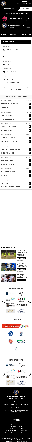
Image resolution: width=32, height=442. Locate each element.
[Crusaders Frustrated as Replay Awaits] (8, 267)
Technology (13, 428)
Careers (20, 426)
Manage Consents (21, 433)
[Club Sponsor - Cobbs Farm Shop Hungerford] (21, 305)
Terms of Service (11, 430)
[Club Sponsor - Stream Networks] (10, 299)
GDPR (21, 428)
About (21, 424)
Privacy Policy (22, 430)
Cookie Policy (9, 433)
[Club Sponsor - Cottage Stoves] (10, 305)
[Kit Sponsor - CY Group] (21, 293)
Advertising (12, 426)
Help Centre (13, 424)
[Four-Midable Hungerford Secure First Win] (8, 278)
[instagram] (17, 402)
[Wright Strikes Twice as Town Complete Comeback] (8, 254)
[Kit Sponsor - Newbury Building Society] (10, 293)
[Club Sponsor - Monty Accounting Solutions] (10, 311)
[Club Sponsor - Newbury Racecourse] (21, 311)
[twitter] (14, 402)
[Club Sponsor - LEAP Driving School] (21, 299)
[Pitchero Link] (16, 420)
